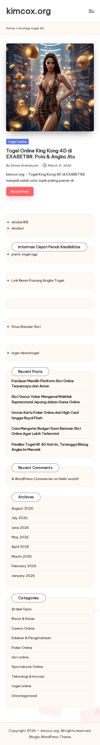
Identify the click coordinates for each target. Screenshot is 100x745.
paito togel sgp (25, 254)
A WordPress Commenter (32, 478)
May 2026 (20, 537)
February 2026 (24, 566)
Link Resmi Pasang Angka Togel (38, 280)
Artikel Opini (22, 609)
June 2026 (20, 527)
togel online (17, 142)
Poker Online (22, 647)
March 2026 (22, 556)
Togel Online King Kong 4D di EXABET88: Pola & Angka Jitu (40, 154)
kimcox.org (28, 10)
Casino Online (23, 628)
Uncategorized (24, 695)
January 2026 (23, 575)
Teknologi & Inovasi (28, 676)
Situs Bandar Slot (26, 326)
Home (10, 28)
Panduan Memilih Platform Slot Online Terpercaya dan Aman (43, 383)
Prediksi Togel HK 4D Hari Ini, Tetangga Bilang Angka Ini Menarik (50, 447)
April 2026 (20, 546)
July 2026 (20, 518)
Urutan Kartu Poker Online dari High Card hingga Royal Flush (45, 415)
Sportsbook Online (27, 666)
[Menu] (91, 11)
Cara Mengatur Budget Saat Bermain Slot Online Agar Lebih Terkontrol (46, 431)
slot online (20, 657)
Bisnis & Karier (23, 618)
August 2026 (22, 508)
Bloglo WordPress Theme (50, 736)
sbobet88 (20, 222)
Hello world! (69, 478)
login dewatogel (25, 353)
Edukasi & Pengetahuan (31, 638)
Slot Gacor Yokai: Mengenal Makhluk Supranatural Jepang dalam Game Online (46, 399)
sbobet (18, 228)
